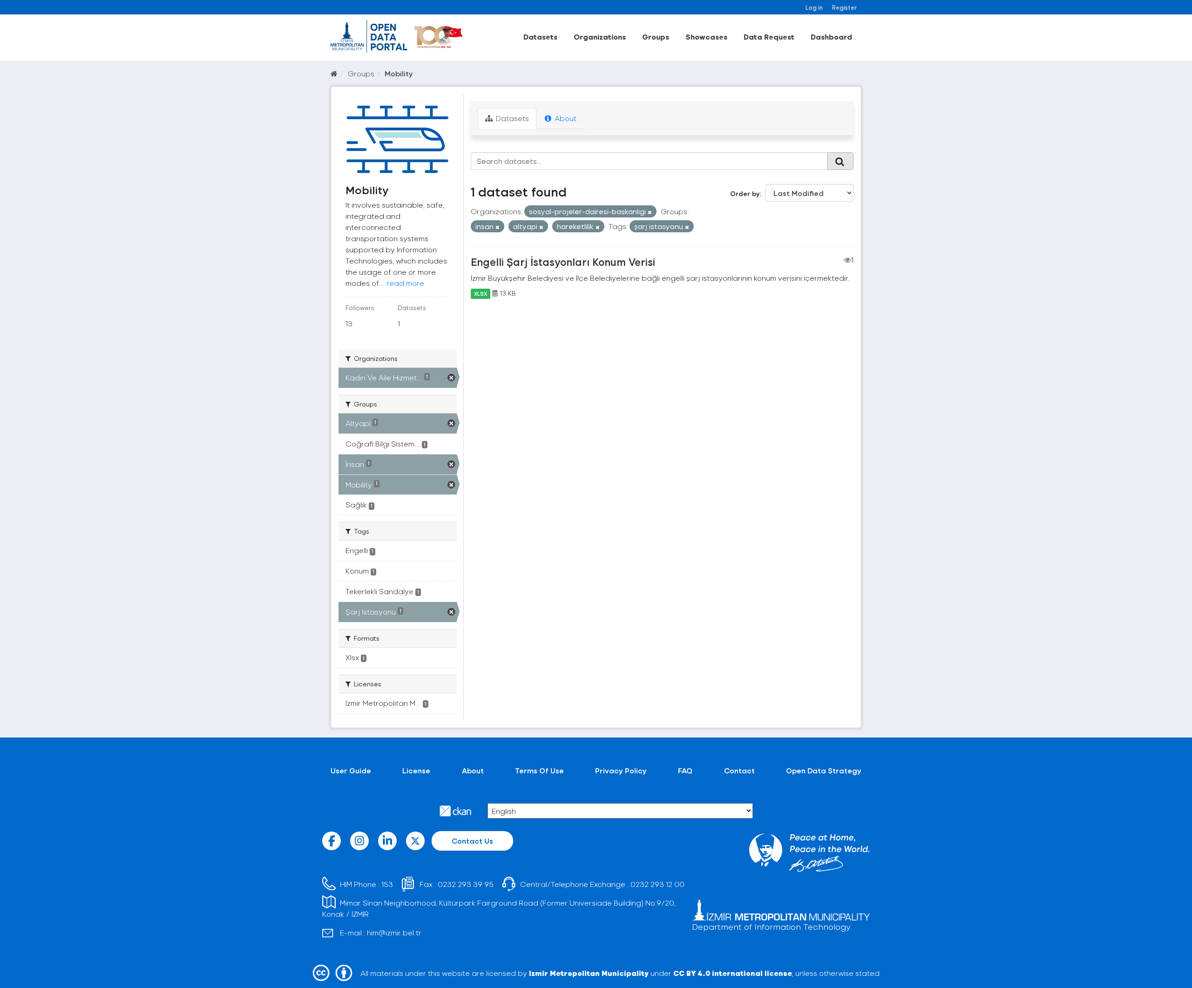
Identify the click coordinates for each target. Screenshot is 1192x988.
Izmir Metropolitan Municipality (589, 973)
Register (844, 7)
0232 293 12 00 (657, 884)
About (564, 118)
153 (387, 884)
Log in (814, 7)
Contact (739, 770)
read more (405, 283)
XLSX (480, 293)
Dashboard (831, 36)
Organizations (600, 36)
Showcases (706, 36)
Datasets (540, 36)
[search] (840, 161)
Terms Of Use (539, 770)
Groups (655, 36)
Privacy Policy (621, 770)
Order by (745, 193)
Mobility (399, 73)
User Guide (351, 770)
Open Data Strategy (823, 770)
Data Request (769, 36)
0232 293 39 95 (466, 884)
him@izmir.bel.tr (394, 932)
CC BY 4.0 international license (732, 973)
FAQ (685, 770)
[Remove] (650, 212)
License (416, 770)
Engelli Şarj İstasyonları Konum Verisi (563, 262)
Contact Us (472, 841)
